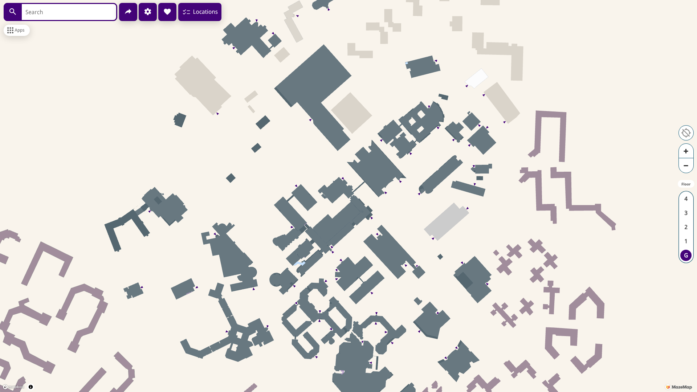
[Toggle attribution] (30, 386)
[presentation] (348, 196)
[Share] (128, 12)
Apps (20, 30)
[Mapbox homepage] (13, 387)
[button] (686, 133)
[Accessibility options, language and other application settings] (148, 12)
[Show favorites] (167, 12)
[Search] (13, 12)
